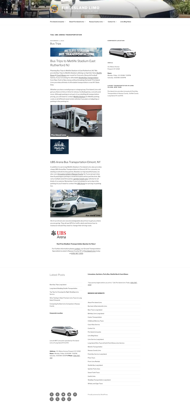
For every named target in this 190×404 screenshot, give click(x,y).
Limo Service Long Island (96, 339)
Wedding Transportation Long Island (99, 380)
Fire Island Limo (81, 8)
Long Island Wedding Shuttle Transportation (63, 288)
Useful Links (91, 376)
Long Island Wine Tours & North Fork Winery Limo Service (106, 343)
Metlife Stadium (79, 97)
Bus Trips (55, 43)
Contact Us (111, 21)
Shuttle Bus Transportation (88, 78)
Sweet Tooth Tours (94, 372)
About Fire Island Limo (76, 21)
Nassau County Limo (96, 21)
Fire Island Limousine (57, 21)
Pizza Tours (91, 358)
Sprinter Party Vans (94, 369)
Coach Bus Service (94, 324)
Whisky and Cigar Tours (95, 383)
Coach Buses (61, 75)
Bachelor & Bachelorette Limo (97, 306)
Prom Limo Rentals (94, 361)
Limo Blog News (125, 21)
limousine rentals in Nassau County (70, 174)
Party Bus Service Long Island (97, 354)
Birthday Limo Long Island (96, 313)
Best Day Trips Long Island (58, 284)
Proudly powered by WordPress (98, 394)
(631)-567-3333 (77, 253)
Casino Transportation (95, 317)
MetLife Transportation (95, 347)
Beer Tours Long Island (95, 310)
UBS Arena (81, 183)
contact (78, 249)
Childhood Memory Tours (96, 321)
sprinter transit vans (80, 179)
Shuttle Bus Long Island (95, 365)
